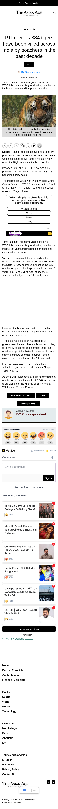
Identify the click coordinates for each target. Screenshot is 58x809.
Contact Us (8, 774)
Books (6, 692)
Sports (6, 697)
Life (29, 64)
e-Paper (20, 3)
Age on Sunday (32, 3)
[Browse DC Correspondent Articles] (8, 414)
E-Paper (7, 760)
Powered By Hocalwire (11, 802)
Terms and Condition (14, 755)
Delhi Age (8, 723)
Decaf (5, 733)
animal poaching (28, 404)
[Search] (54, 13)
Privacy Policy (10, 769)
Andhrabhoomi (11, 675)
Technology (9, 711)
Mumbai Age (9, 728)
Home (5, 665)
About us (7, 738)
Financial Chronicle (13, 680)
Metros (6, 706)
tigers (42, 395)
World (5, 701)
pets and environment (21, 395)
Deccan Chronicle (12, 670)
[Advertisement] (29, 302)
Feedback (8, 764)
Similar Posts (13, 639)
